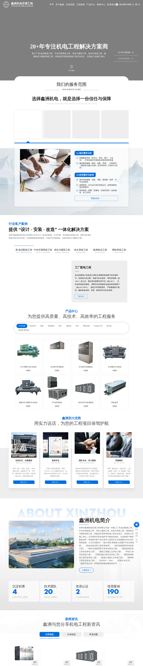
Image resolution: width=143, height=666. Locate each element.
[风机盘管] (114, 387)
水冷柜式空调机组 (57, 367)
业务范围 (70, 4)
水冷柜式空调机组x (86, 367)
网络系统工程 (119, 251)
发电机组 (51, 326)
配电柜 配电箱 (24, 330)
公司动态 (49, 634)
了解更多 (85, 570)
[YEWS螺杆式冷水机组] (28, 352)
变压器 (108, 326)
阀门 (60, 326)
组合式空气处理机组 (85, 402)
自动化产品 (98, 326)
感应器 (68, 326)
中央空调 (22, 326)
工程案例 (80, 4)
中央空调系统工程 (43, 251)
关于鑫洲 (60, 4)
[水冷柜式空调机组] (57, 352)
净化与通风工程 (62, 251)
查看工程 (23, 482)
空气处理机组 (57, 402)
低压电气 (32, 326)
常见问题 (93, 634)
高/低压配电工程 (23, 251)
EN (139, 4)
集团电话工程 (100, 251)
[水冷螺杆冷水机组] (114, 352)
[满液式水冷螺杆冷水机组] (28, 387)
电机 (42, 326)
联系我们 (111, 4)
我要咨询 (96, 198)
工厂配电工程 (83, 267)
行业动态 (71, 634)
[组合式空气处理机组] (85, 387)
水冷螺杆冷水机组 (114, 367)
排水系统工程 (81, 251)
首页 (52, 4)
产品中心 (90, 4)
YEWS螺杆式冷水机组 (28, 367)
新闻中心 (101, 4)
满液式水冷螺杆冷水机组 (28, 402)
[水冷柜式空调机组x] (85, 352)
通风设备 (86, 326)
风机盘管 (114, 402)
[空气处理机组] (57, 387)
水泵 (77, 326)
